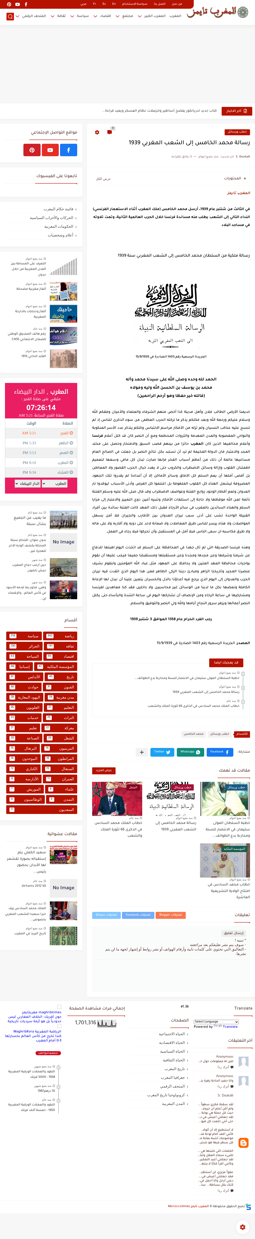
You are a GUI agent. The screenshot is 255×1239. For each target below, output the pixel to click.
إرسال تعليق (234, 933)
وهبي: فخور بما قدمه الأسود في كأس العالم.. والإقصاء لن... (26, 593)
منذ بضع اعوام (227, 672)
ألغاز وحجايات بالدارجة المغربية (30, 314)
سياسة (83, 16)
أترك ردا (223, 1067)
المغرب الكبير (155, 16)
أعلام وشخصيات (60, 235)
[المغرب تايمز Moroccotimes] (217, 12)
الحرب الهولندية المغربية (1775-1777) (188, 111)
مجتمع (127, 16)
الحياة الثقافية (174, 1060)
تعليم (24, 728)
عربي (83, 4)
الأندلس (25, 677)
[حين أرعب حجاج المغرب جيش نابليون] (63, 567)
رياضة (61, 636)
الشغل (61, 738)
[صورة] (63, 266)
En (114, 4)
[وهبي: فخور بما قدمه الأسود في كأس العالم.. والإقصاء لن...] (63, 590)
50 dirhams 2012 (34, 886)
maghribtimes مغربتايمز (41, 1013)
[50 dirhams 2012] (63, 888)
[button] (220, 752)
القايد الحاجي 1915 (33, 356)
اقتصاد (105, 16)
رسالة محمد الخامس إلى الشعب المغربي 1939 (206, 692)
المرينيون (60, 748)
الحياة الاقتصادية (172, 1042)
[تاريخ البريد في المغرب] (63, 936)
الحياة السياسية (172, 1051)
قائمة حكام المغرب (58, 209)
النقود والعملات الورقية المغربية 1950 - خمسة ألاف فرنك (31, 1107)
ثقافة (61, 16)
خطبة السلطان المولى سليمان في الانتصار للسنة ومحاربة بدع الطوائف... (187, 678)
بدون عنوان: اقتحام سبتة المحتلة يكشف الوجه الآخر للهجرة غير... (27, 546)
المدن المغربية (173, 1103)
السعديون (42, 809)
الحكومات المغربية (58, 226)
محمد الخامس (193, 734)
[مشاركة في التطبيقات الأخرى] (142, 752)
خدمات (24, 718)
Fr (94, 4)
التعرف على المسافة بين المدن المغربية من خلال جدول (28, 269)
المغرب (175, 16)
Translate (230, 1027)
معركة (60, 728)
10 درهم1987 (46, 1091)
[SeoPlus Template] (248, 1206)
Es (104, 4)
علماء (62, 789)
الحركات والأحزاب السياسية (51, 218)
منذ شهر (37, 560)
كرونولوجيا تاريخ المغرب (166, 1095)
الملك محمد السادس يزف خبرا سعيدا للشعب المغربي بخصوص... (25, 914)
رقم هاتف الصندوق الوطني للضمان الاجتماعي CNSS (27, 336)
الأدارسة (25, 779)
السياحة (25, 656)
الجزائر (25, 646)
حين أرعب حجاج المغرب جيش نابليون (29, 568)
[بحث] (10, 16)
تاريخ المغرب (175, 1069)
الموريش (26, 789)
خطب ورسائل (237, 132)
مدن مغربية (61, 697)
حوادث (24, 687)
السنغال (60, 769)
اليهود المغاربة (25, 697)
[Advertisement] (127, 65)
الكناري (24, 769)
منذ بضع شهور (42, 1066)
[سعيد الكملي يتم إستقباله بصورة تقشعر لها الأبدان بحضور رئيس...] (63, 854)
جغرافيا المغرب (173, 1077)
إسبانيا (20, 666)
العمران (60, 779)
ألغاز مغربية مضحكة (31, 289)
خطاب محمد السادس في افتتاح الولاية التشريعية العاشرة (229, 891)
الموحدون (24, 758)
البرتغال (24, 748)
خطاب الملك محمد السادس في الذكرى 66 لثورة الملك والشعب (194, 706)
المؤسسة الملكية (56, 666)
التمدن (62, 799)
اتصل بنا (159, 4)
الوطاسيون (26, 799)
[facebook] (26, 4)
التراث (60, 718)
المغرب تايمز (238, 194)
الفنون (60, 687)
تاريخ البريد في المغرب (30, 934)
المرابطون (60, 758)
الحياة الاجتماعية (172, 1034)
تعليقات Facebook (138, 915)
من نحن (177, 4)
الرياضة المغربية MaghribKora (37, 1032)
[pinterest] (9, 4)
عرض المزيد (104, 770)
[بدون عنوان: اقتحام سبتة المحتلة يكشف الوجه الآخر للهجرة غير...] (63, 542)
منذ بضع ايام (35, 512)
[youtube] (17, 4)
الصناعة (25, 738)
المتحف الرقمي (34, 16)
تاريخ (61, 677)
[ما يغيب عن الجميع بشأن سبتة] (63, 520)
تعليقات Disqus (106, 915)
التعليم (61, 707)
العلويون (25, 707)
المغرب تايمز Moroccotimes (188, 1206)
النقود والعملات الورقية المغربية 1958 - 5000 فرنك (31, 1074)
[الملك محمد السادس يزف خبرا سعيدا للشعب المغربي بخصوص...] (63, 910)
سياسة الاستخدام (134, 4)
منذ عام (231, 701)
